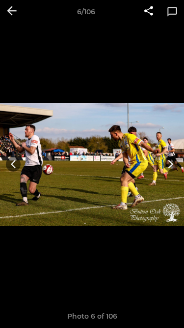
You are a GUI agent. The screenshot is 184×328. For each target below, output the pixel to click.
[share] (149, 12)
